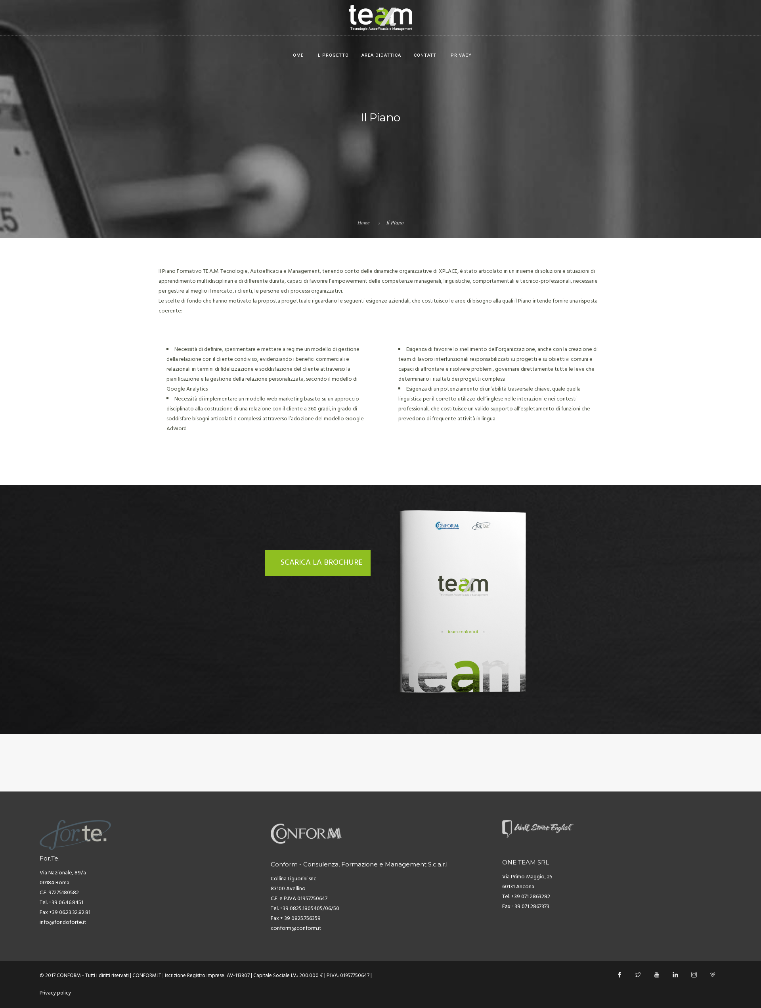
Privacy (461, 55)
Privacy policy (55, 993)
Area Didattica (381, 55)
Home (296, 55)
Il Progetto (332, 55)
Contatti (426, 55)
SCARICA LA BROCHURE (322, 562)
